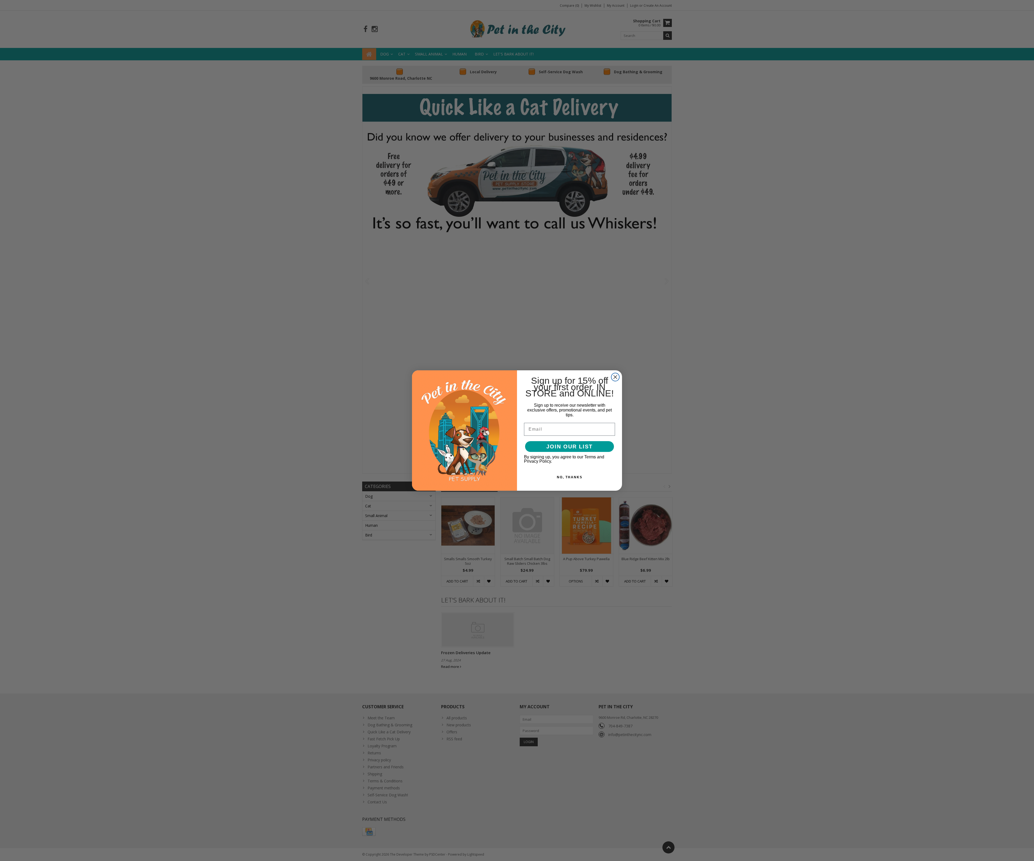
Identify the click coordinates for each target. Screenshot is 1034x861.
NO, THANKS (569, 477)
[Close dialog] (615, 377)
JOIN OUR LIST (569, 446)
